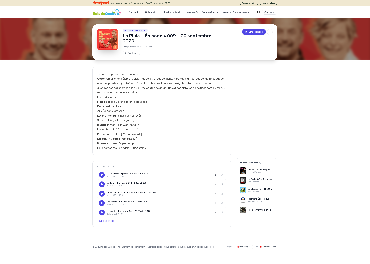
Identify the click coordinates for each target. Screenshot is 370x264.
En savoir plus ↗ (268, 3)
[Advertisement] (257, 110)
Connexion (269, 12)
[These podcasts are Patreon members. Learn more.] (260, 163)
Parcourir (134, 12)
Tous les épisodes (106, 221)
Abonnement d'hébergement (131, 247)
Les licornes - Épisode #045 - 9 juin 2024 (128, 173)
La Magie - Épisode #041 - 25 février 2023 (129, 211)
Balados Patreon (211, 12)
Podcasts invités (249, 3)
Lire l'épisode (256, 32)
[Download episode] (222, 175)
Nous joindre (170, 247)
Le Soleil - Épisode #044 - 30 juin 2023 (127, 183)
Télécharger (132, 53)
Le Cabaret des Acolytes (135, 30)
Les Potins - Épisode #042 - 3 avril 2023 (127, 201)
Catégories (151, 12)
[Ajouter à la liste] (215, 175)
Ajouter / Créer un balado (236, 12)
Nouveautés (192, 12)
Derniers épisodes (172, 12)
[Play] (102, 175)
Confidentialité (154, 247)
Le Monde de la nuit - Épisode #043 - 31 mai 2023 (132, 192)
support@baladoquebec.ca (200, 247)
